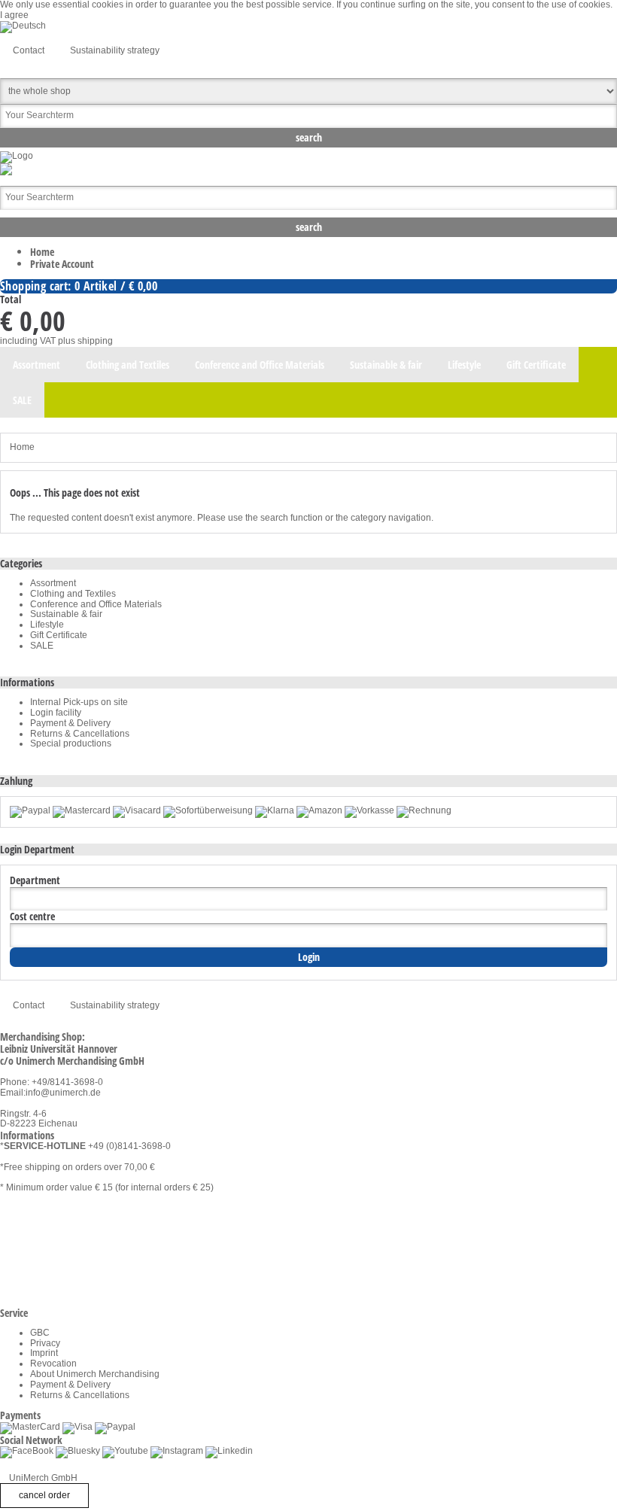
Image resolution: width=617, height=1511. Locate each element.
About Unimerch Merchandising (95, 1374)
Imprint (44, 1353)
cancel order (44, 1495)
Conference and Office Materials (96, 604)
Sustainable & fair (66, 614)
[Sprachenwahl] (23, 25)
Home (42, 252)
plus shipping (85, 341)
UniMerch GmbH (43, 1478)
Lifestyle (47, 624)
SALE (41, 645)
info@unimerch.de (63, 1092)
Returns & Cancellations (79, 733)
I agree (14, 15)
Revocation (53, 1363)
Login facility (55, 712)
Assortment (53, 583)
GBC (40, 1332)
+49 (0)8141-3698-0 (129, 1146)
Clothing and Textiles (73, 593)
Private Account (62, 264)
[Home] (16, 155)
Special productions (70, 743)
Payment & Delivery (70, 723)
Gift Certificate (58, 635)
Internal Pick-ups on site (79, 702)
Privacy (45, 1343)
